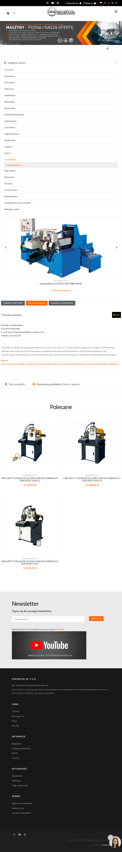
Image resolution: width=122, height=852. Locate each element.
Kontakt (15, 725)
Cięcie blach (9, 127)
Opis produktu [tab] (16, 384)
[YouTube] (52, 3)
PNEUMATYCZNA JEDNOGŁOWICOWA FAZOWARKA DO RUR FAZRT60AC (29, 562)
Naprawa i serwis (11, 209)
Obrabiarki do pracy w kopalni (17, 202)
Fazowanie (11, 159)
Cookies (15, 758)
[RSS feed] (57, 3)
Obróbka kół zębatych (14, 114)
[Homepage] (61, 14)
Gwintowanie (10, 121)
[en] (104, 3)
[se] (116, 3)
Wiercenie (9, 89)
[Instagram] (47, 3)
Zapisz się (96, 618)
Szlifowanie (9, 95)
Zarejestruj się (72, 3)
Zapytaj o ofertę (36, 303)
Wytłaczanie (10, 140)
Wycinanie (9, 177)
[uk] (112, 3)
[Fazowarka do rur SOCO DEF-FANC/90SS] (61, 248)
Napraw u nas (18, 808)
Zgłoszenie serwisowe (22, 803)
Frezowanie (9, 76)
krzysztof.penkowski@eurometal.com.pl (26, 332)
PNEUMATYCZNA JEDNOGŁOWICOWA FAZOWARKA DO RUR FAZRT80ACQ (92, 479)
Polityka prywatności (21, 748)
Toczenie (8, 69)
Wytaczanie (9, 108)
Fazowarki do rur (15, 165)
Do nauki (8, 183)
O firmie (15, 711)
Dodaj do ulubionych (62, 303)
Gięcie (7, 153)
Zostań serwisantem (21, 813)
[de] (108, 3)
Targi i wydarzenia (20, 785)
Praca (14, 721)
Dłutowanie (9, 101)
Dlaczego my (18, 716)
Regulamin (16, 743)
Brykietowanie (10, 196)
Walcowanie (9, 170)
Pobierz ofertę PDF (13, 303)
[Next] (116, 247)
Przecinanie (9, 82)
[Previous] (6, 247)
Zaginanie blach (11, 134)
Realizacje (16, 780)
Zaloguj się (88, 3)
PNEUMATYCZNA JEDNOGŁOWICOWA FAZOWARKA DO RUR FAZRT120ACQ (29, 479)
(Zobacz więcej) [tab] (58, 384)
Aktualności (17, 776)
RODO (15, 753)
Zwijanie (8, 146)
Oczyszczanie (10, 190)
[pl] (100, 3)
